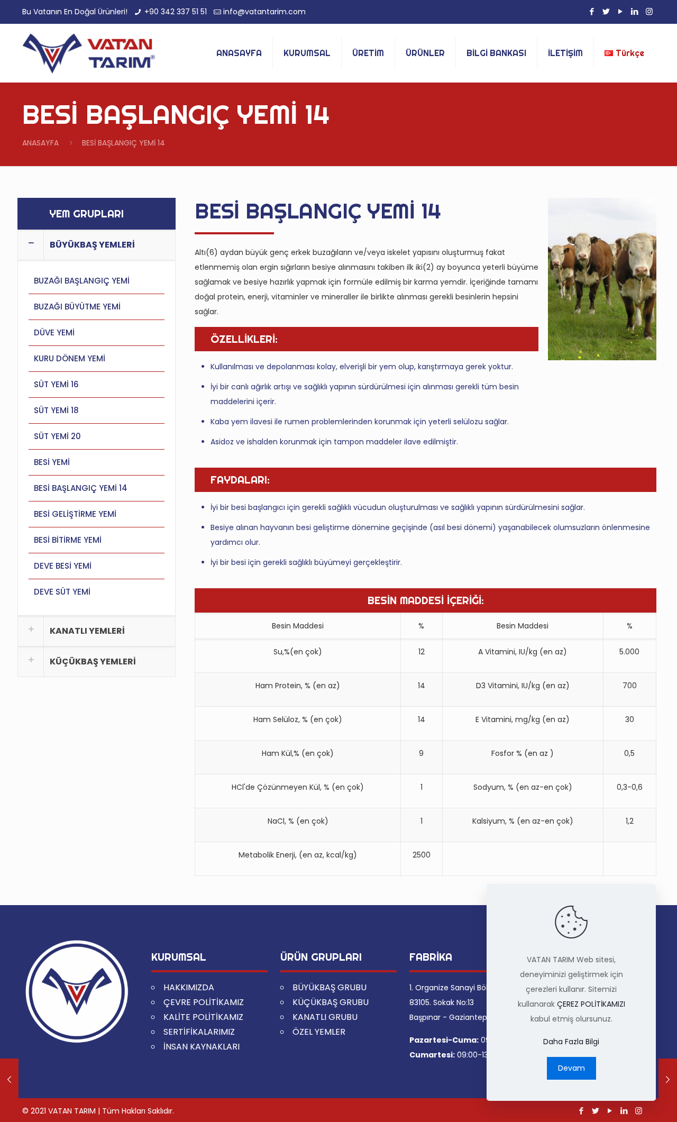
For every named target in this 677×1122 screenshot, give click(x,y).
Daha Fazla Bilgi (571, 1041)
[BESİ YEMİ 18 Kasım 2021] (667, 1080)
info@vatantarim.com (264, 11)
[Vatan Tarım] (88, 53)
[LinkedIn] (635, 11)
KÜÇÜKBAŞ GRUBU (330, 1002)
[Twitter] (606, 11)
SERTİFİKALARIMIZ (199, 1032)
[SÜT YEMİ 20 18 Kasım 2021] (9, 1080)
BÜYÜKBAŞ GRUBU (329, 987)
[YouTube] (620, 11)
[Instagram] (649, 11)
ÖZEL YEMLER (318, 1032)
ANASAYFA (40, 143)
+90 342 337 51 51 (175, 11)
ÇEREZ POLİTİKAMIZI (591, 1004)
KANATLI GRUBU (325, 1017)
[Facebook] (592, 11)
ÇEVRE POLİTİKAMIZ (203, 1002)
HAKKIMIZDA (188, 987)
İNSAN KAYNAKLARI (201, 1047)
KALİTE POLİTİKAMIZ (203, 1017)
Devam (571, 1068)
